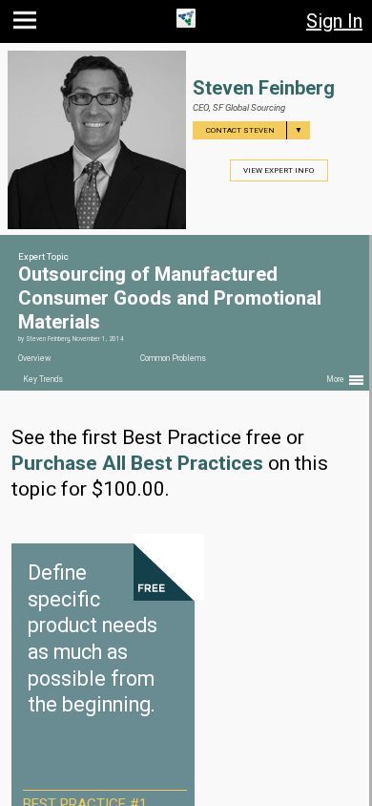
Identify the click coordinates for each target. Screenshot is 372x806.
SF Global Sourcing (249, 107)
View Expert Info (278, 170)
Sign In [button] (334, 21)
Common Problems (173, 358)
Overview (34, 358)
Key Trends (43, 379)
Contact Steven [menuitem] (254, 130)
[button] (27, 24)
